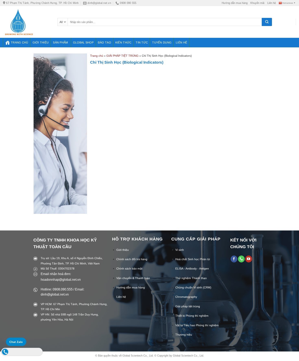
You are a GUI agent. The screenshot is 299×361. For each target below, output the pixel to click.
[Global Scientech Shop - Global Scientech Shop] (27, 22)
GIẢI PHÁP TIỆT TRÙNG (122, 55)
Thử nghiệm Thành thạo (191, 278)
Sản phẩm (60, 42)
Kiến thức (123, 42)
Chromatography (186, 296)
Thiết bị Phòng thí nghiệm (191, 315)
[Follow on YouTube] (248, 259)
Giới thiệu (41, 42)
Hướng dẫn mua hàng (235, 2)
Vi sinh (179, 249)
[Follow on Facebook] (234, 259)
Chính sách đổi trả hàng (131, 259)
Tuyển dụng (161, 42)
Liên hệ (271, 2)
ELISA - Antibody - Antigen (192, 268)
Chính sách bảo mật (129, 268)
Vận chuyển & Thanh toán (133, 278)
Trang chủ (19, 42)
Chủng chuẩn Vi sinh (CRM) (193, 287)
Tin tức (142, 42)
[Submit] (267, 22)
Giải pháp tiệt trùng (187, 306)
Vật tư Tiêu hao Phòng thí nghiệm (197, 325)
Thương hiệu (183, 334)
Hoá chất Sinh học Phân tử (192, 259)
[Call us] (241, 259)
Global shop (83, 42)
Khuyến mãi (257, 2)
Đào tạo (104, 42)
